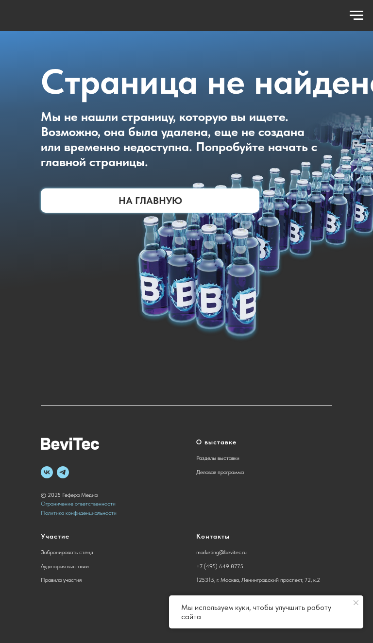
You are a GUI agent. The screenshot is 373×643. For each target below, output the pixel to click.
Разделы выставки (217, 458)
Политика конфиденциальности (79, 512)
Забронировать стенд (67, 552)
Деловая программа (220, 472)
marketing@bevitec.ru (221, 552)
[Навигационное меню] (356, 15)
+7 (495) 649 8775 (219, 566)
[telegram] (63, 472)
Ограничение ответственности (78, 503)
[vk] (47, 472)
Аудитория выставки (65, 566)
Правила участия (61, 579)
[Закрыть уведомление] (356, 603)
